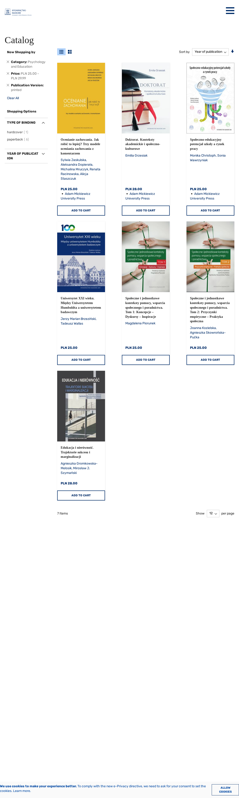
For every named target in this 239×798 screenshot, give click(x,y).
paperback (18, 139)
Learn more (21, 791)
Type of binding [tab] (21, 123)
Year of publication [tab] (22, 156)
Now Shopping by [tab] (21, 52)
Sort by (184, 52)
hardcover (18, 132)
